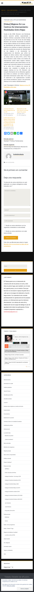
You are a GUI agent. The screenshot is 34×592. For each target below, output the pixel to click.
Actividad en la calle (8, 383)
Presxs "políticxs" (8, 462)
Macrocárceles (7, 443)
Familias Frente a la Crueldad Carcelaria (13, 421)
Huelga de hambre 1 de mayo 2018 (13, 476)
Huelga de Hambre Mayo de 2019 (12, 487)
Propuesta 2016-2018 (9, 510)
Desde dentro (7, 410)
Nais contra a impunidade (9, 454)
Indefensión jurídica (8, 425)
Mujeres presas (7, 450)
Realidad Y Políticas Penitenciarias (13, 141)
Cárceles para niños (8, 395)
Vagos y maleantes (8, 550)
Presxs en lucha (7, 466)
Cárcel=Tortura (7, 391)
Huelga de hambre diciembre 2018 (12, 480)
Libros (6, 521)
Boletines (7, 517)
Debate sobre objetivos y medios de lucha (13, 406)
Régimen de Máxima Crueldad (10, 532)
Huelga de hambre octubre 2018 (12, 491)
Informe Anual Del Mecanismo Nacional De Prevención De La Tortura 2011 (15, 147)
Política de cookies (11, 585)
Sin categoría (12, 10)
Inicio (3, 10)
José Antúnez (8, 506)
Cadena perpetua (8, 387)
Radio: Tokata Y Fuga (8, 528)
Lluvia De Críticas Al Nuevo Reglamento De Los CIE (9, 110)
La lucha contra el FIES (10, 535)
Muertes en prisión (9, 435)
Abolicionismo (7, 379)
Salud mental (7, 538)
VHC (5, 554)
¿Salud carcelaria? (9, 439)
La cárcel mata (7, 432)
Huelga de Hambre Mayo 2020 (12, 484)
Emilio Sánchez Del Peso (10, 472)
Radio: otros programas (9, 524)
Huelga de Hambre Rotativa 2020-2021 (13, 499)
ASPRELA (7, 468)
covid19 (5, 402)
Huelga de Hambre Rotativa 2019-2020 (13, 495)
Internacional (7, 429)
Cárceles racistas (8, 398)
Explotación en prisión (9, 417)
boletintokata (22, 20)
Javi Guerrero (8, 503)
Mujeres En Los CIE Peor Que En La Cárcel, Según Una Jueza (22, 110)
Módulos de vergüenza (9, 447)
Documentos (7, 414)
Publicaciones (7, 514)
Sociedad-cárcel (7, 546)
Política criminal (7, 458)
